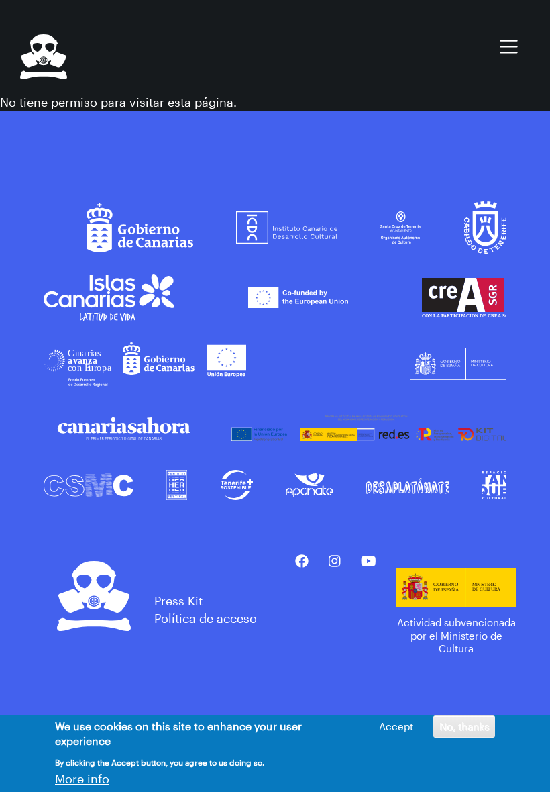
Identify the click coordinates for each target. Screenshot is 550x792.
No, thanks (464, 726)
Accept (396, 726)
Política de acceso (205, 618)
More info (82, 778)
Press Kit (178, 600)
